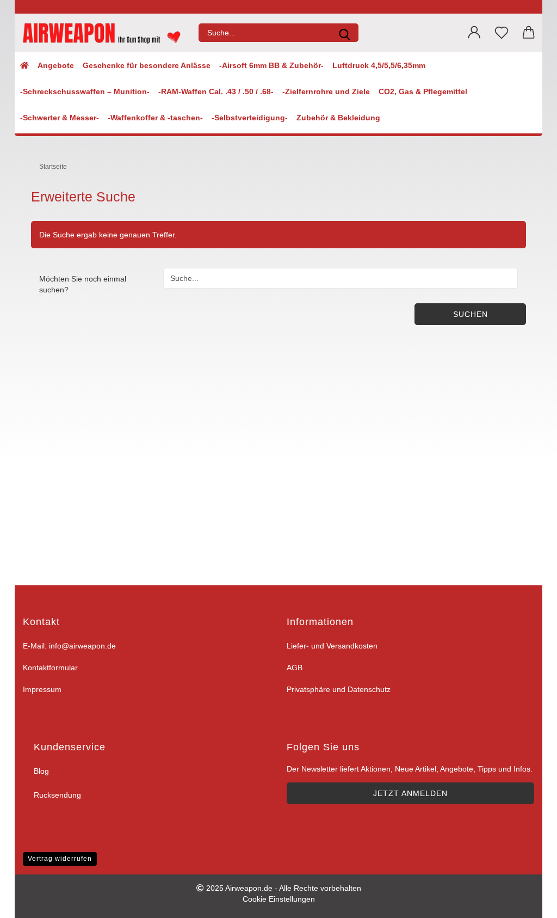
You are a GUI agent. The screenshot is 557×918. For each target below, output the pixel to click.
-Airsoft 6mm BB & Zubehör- (271, 65)
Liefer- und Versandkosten (332, 645)
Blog (41, 771)
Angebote (56, 65)
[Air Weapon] (102, 33)
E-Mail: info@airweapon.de (69, 645)
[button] (474, 33)
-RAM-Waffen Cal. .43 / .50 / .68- (216, 91)
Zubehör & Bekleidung (338, 117)
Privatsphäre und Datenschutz (339, 689)
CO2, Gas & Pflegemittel (423, 91)
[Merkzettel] (501, 33)
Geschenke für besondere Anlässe (147, 65)
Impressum (42, 689)
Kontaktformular (50, 667)
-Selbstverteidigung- (250, 117)
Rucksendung (57, 795)
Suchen (470, 314)
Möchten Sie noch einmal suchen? (82, 284)
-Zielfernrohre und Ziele (326, 91)
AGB (294, 667)
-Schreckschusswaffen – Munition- (85, 91)
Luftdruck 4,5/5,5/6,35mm (378, 65)
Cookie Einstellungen (279, 899)
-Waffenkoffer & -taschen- (155, 117)
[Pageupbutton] (535, 903)
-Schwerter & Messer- (59, 117)
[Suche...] (344, 32)
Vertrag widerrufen (60, 858)
